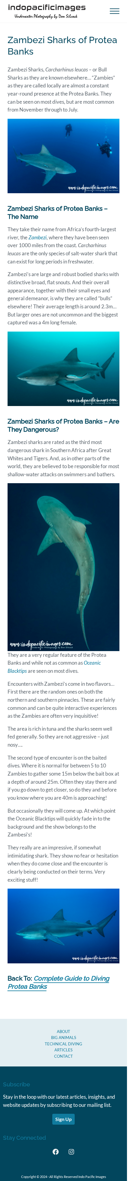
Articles (63, 1049)
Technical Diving (63, 1043)
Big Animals (63, 1037)
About (63, 1031)
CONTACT (63, 1056)
